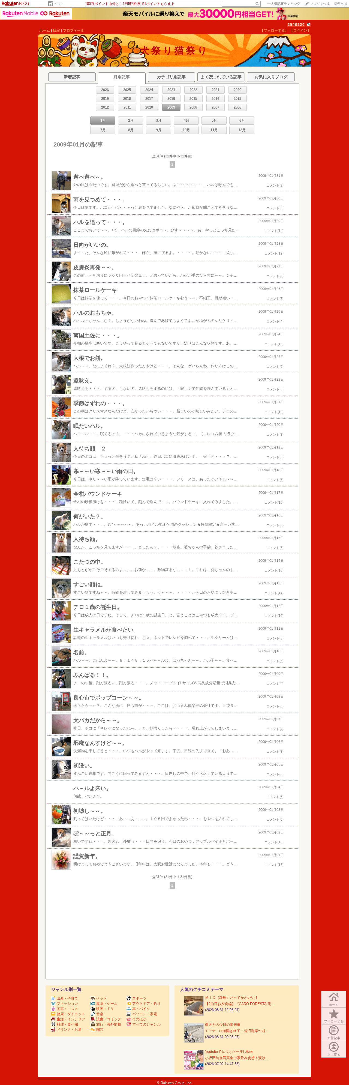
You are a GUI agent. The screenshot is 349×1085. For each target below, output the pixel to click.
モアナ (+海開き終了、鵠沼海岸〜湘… (237, 1031)
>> (283, 4)
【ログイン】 (300, 30)
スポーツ (139, 998)
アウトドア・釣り (146, 1004)
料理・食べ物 (67, 1024)
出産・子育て (67, 998)
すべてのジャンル (146, 1024)
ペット (59, 4)
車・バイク (141, 1009)
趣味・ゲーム (107, 1004)
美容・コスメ (67, 1009)
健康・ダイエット (71, 1014)
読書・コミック (108, 1019)
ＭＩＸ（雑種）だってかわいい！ (231, 998)
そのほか (139, 1019)
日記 (56, 30)
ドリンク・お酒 (69, 1029)
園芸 (99, 1029)
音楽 (99, 1014)
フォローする (334, 1021)
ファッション (67, 1004)
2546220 (296, 25)
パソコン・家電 (144, 1014)
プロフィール (73, 30)
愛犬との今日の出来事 (222, 1025)
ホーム (44, 30)
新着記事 (333, 1038)
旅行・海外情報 (108, 1024)
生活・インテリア (71, 1019)
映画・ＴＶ (105, 1009)
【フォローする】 (274, 30)
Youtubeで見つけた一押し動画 (229, 1052)
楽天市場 (340, 4)
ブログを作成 (320, 4)
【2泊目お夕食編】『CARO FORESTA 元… (240, 1004)
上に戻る (333, 1055)
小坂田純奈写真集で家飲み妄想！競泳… (237, 1058)
